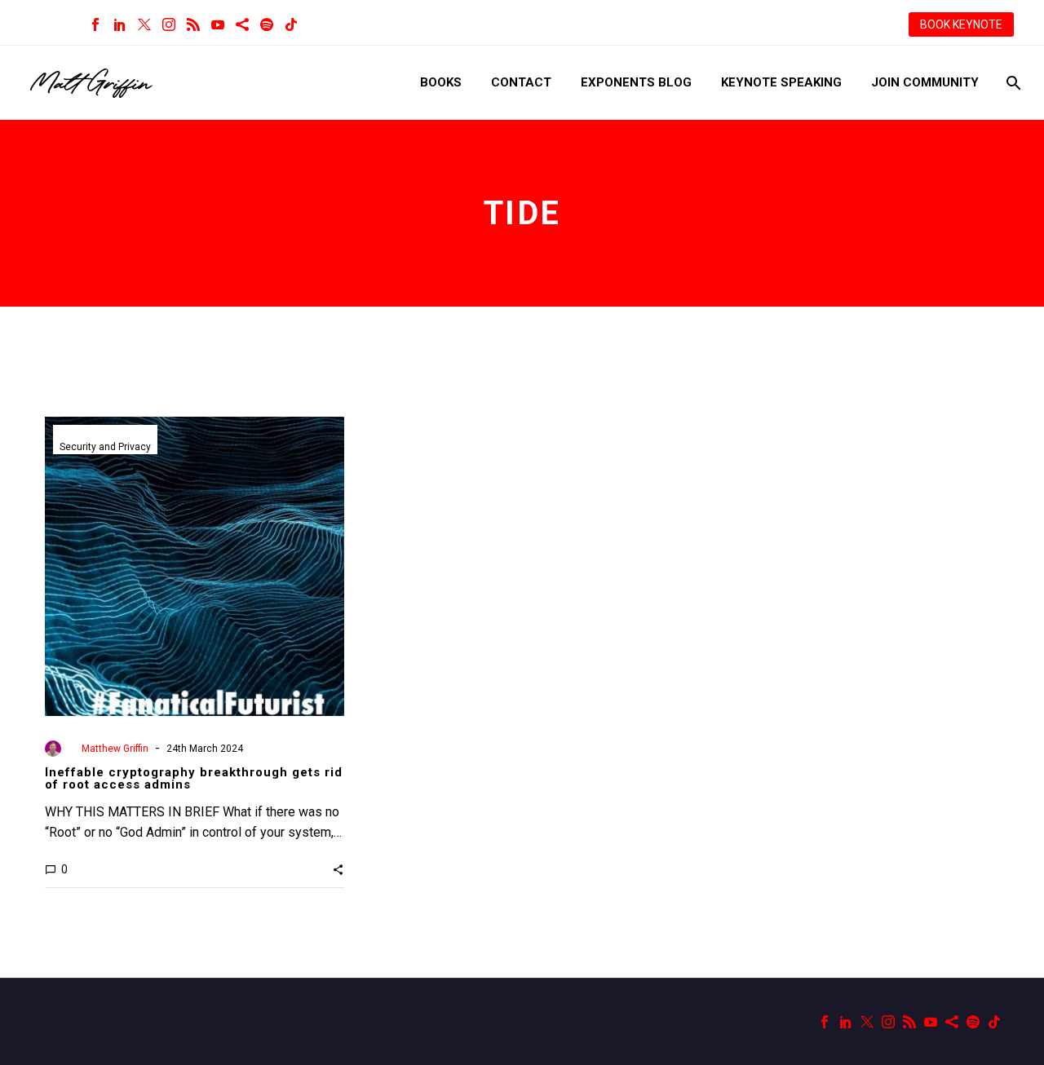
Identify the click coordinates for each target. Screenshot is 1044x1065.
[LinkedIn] (120, 24)
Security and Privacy (105, 447)
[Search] (1012, 83)
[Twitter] (144, 24)
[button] (338, 869)
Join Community (925, 82)
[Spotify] (266, 24)
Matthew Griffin (115, 748)
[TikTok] (291, 24)
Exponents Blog (636, 82)
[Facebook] (95, 24)
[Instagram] (169, 24)
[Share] (242, 24)
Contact (521, 82)
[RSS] (193, 24)
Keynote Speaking (781, 82)
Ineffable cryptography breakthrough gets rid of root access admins (194, 778)
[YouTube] (218, 24)
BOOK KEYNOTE (961, 24)
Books (441, 82)
